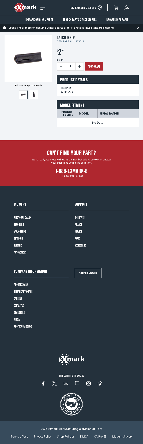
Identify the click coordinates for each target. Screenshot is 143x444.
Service (78, 231)
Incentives (80, 217)
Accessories (80, 245)
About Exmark (21, 284)
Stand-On (18, 238)
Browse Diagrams (117, 19)
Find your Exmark (22, 217)
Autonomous (20, 252)
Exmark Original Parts (39, 19)
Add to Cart (94, 66)
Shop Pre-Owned (88, 273)
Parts (77, 238)
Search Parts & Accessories (80, 19)
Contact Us (19, 305)
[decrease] (61, 66)
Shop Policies (65, 436)
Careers (18, 298)
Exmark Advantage (23, 291)
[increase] (80, 66)
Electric (18, 245)
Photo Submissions (23, 326)
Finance (78, 224)
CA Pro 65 (100, 436)
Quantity (60, 59)
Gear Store (19, 312)
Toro (99, 429)
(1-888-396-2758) (72, 176)
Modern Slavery (122, 436)
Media (17, 319)
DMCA (84, 436)
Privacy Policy (42, 436)
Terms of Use (19, 436)
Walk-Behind (20, 231)
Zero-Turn (19, 224)
